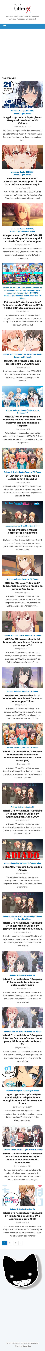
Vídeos (22, 298)
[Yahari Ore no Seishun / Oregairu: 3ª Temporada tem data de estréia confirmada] (22, 961)
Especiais (18, 290)
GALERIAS (31, 290)
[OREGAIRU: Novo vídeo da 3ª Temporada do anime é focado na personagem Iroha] (22, 565)
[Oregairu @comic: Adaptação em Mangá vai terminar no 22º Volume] (22, 94)
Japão (22, 172)
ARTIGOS (22, 288)
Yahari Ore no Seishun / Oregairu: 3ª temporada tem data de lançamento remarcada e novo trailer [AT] (23, 756)
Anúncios (14, 111)
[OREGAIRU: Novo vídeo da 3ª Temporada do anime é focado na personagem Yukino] (22, 677)
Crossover (37, 288)
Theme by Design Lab (23, 1346)
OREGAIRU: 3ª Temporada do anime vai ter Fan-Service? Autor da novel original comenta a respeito (22, 421)
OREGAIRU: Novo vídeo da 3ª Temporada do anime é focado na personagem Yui (22, 642)
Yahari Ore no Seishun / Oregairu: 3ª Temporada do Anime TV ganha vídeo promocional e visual (22, 925)
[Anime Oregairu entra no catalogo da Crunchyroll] (22, 512)
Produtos (34, 296)
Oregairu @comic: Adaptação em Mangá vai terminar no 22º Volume (22, 120)
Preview (31, 232)
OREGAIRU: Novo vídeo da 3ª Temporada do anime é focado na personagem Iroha (22, 585)
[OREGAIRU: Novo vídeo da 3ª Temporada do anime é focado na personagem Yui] (22, 621)
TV (40, 296)
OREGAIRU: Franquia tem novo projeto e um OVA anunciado (22, 362)
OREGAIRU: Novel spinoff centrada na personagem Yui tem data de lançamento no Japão (22, 181)
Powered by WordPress (29, 1343)
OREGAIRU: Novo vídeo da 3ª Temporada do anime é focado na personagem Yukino (22, 698)
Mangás (22, 111)
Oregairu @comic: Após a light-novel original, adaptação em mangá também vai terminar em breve (22, 1099)
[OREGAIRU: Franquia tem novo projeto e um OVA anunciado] (22, 340)
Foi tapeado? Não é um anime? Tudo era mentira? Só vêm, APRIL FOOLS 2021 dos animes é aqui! (22, 305)
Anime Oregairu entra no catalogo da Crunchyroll (22, 531)
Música (27, 293)
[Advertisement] (22, 54)
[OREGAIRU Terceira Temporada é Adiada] (22, 849)
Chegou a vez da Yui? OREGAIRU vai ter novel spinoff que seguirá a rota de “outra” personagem (22, 238)
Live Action (11, 293)
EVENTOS (22, 354)
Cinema (29, 288)
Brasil (23, 526)
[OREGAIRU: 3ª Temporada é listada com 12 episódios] (22, 458)
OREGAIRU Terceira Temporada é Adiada (22, 868)
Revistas (21, 413)
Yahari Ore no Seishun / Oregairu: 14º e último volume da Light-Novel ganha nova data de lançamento (23, 1158)
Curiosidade (9, 290)
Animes (6, 288)
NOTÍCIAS (30, 111)
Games (33, 354)
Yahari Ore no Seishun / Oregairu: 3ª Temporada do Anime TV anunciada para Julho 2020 (23, 813)
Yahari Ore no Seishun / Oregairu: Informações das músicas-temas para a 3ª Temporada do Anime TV (23, 1040)
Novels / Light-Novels (23, 114)
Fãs (24, 290)
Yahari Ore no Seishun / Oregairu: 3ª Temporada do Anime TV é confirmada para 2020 (23, 1215)
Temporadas (35, 863)
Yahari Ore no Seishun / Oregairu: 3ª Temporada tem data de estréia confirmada (23, 982)
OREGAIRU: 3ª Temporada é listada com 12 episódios (22, 477)
